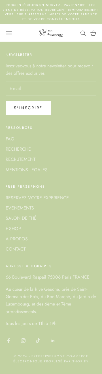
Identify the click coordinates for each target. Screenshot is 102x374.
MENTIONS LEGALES (27, 169)
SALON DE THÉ (21, 218)
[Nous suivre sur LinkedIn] (53, 340)
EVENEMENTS (20, 208)
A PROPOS (17, 239)
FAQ (10, 139)
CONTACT (16, 249)
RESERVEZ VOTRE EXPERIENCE (37, 198)
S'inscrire (28, 108)
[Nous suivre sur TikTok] (38, 340)
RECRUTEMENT (20, 159)
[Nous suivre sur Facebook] (8, 340)
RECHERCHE (18, 149)
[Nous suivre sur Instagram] (23, 340)
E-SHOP (13, 228)
